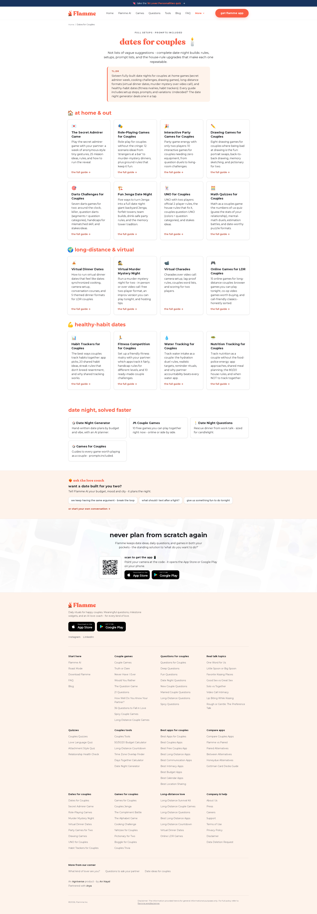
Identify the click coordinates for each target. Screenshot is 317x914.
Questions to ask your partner (122, 871)
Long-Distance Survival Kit (175, 800)
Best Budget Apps (171, 772)
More (198, 13)
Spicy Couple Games (126, 714)
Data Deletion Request (220, 842)
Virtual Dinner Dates (80, 824)
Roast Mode (75, 668)
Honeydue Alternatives (220, 760)
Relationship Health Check (83, 754)
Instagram (74, 637)
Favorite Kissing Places (220, 674)
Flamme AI (124, 13)
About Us (212, 800)
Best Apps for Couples (173, 736)
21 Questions (121, 692)
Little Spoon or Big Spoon (221, 668)
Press (210, 806)
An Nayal (105, 881)
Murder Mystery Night (81, 818)
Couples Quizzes (78, 736)
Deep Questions (169, 668)
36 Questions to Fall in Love (130, 708)
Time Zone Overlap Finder (129, 754)
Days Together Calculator (128, 760)
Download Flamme (79, 674)
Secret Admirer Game (81, 806)
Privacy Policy (215, 830)
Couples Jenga (122, 806)
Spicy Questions (169, 704)
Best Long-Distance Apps (175, 754)
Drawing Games (77, 836)
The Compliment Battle (128, 812)
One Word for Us (216, 662)
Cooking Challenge (125, 824)
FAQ (188, 13)
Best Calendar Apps (171, 778)
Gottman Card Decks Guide (222, 766)
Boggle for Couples (125, 842)
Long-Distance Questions (175, 698)
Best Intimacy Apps (171, 766)
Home (110, 13)
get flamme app (232, 13)
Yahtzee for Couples (126, 830)
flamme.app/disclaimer (149, 903)
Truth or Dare (122, 668)
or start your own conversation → (89, 508)
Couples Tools (122, 736)
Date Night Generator (127, 766)
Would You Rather (124, 680)
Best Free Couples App (173, 748)
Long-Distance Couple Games (131, 719)
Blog (178, 13)
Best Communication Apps (176, 760)
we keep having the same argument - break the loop (103, 500)
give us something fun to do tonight (208, 500)
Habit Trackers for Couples (83, 848)
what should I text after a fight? (160, 500)
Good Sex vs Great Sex (220, 680)
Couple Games (122, 662)
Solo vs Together (216, 686)
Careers (211, 812)
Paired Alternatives (217, 748)
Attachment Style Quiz (81, 748)
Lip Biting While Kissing (220, 698)
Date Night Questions (173, 680)
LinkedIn (88, 637)
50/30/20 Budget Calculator (130, 742)
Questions (154, 13)
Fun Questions (168, 674)
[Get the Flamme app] (110, 567)
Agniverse (78, 881)
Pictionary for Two (124, 836)
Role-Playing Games (80, 812)
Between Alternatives (219, 754)
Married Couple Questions (175, 692)
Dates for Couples (78, 800)
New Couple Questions (173, 686)
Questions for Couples (173, 662)
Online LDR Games (171, 836)
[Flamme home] (82, 13)
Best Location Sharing (173, 784)
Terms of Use (214, 824)
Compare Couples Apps (220, 736)
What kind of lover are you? (84, 871)
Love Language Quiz (80, 742)
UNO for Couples (78, 842)
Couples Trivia (122, 848)
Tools (168, 13)
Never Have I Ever (125, 674)
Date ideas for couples (158, 871)
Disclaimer (213, 836)
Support (211, 818)
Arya (89, 885)
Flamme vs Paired (217, 742)
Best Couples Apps (171, 742)
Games (140, 13)
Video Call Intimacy (218, 692)
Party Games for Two (80, 830)
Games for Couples (125, 800)
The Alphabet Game (126, 818)
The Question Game (126, 686)
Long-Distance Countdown (130, 748)
